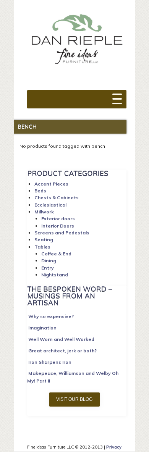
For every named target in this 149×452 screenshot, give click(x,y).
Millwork (44, 212)
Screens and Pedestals (61, 233)
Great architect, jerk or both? (62, 351)
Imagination (42, 328)
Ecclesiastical (50, 205)
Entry (47, 268)
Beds (40, 191)
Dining (48, 260)
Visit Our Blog (74, 399)
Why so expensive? (51, 316)
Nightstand (54, 275)
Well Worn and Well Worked (61, 339)
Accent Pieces (51, 184)
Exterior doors (58, 218)
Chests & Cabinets (56, 197)
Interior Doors (57, 226)
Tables (42, 247)
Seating (43, 239)
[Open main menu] (117, 95)
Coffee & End (56, 254)
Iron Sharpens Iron (49, 362)
